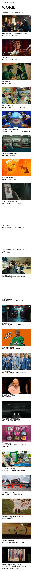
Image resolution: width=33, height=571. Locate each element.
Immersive (19, 12)
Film (11, 12)
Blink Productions (9, 3)
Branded (5, 12)
